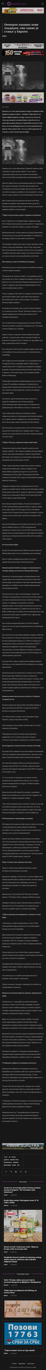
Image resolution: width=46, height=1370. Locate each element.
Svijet (4, 36)
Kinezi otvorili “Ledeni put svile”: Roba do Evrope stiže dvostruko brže (21, 1248)
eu (9, 1157)
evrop (13, 1157)
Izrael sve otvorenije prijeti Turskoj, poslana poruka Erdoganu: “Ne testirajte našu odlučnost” (22, 1190)
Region (6, 1205)
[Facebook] (6, 1172)
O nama (14, 1363)
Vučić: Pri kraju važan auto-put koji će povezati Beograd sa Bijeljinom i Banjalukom (22, 1281)
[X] (11, 1172)
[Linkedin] (16, 1172)
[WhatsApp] (26, 1172)
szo (18, 1165)
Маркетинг (22, 1363)
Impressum (30, 1363)
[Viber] (21, 1172)
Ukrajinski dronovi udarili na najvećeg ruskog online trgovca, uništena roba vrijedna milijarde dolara (22, 1259)
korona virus (14, 1160)
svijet (14, 1165)
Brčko (6, 1295)
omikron (16, 1162)
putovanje (7, 1165)
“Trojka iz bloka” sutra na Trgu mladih (19, 1350)
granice (6, 1160)
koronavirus (8, 1162)
